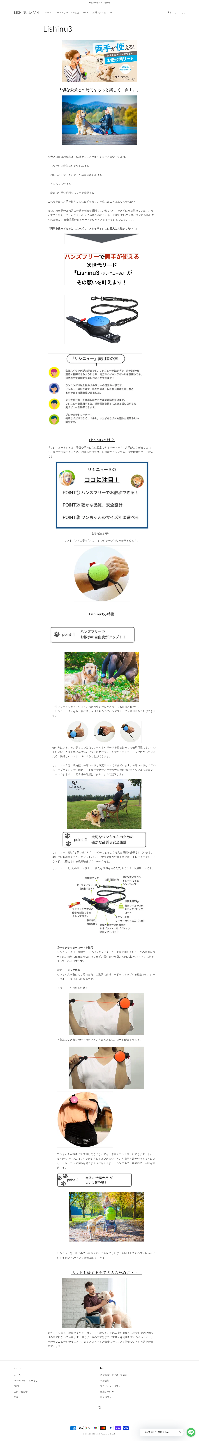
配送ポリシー (107, 1391)
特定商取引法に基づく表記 (113, 1375)
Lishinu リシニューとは (26, 1380)
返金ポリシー (107, 1397)
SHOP (16, 1386)
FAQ (16, 1397)
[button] (169, 12)
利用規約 (104, 1380)
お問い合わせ (21, 1391)
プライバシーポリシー (111, 1386)
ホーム (17, 1375)
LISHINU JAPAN (94, 1434)
